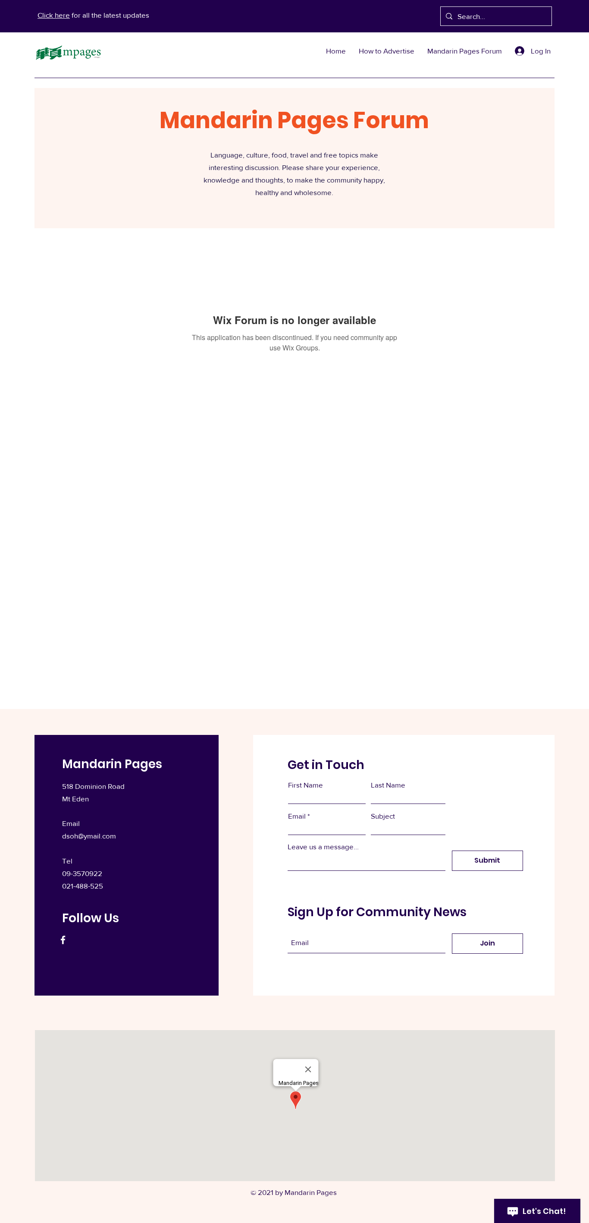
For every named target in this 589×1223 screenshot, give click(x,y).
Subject (383, 816)
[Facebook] (63, 940)
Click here (54, 15)
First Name (305, 784)
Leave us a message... (323, 846)
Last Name (388, 784)
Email (297, 816)
